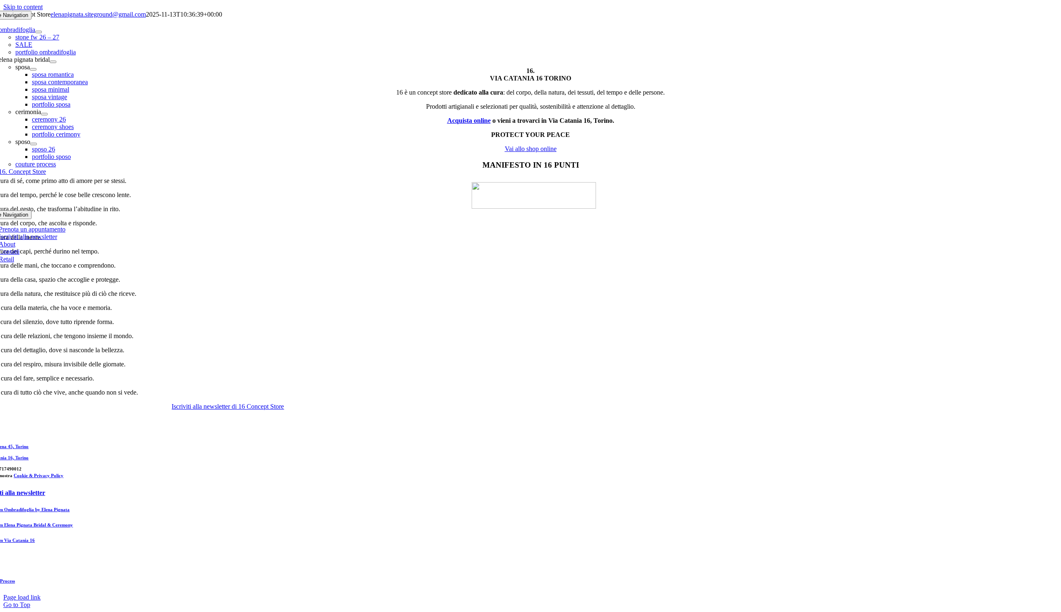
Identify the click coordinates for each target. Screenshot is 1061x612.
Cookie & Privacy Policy (38, 475)
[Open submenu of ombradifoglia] (38, 32)
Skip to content (23, 6)
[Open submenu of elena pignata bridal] (53, 62)
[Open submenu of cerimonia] (44, 114)
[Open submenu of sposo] (33, 144)
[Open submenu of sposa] (33, 69)
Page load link (22, 597)
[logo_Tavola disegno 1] (534, 206)
